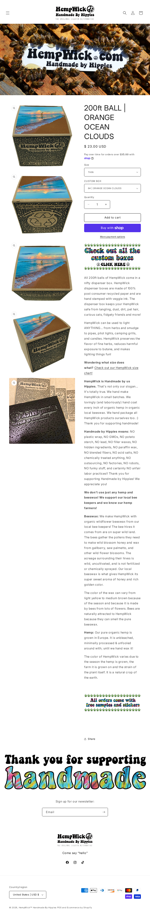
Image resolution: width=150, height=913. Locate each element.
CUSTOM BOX (92, 181)
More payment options (112, 236)
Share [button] (91, 738)
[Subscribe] (104, 812)
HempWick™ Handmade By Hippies (38, 907)
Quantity (89, 197)
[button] (8, 13)
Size (86, 164)
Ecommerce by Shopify (79, 907)
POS (59, 907)
